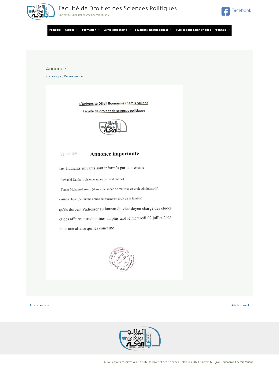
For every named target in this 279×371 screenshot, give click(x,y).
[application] (76, 30)
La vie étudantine (115, 30)
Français (220, 30)
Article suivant (242, 305)
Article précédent (39, 305)
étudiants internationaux (152, 30)
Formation (89, 30)
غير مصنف (55, 76)
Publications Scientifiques (193, 30)
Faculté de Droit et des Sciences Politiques (117, 9)
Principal (55, 30)
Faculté (70, 30)
